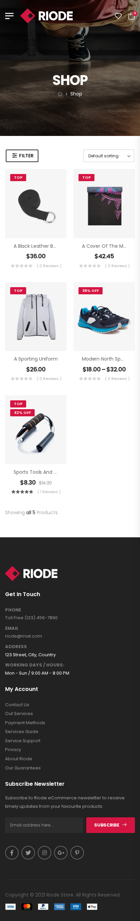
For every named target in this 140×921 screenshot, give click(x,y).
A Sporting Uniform (35, 358)
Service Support (22, 741)
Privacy (13, 749)
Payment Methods (25, 723)
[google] (61, 852)
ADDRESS (16, 646)
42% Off (22, 412)
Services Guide (21, 731)
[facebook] (12, 852)
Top (18, 177)
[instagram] (44, 852)
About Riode (18, 759)
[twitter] (28, 852)
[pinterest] (77, 852)
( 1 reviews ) (49, 492)
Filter (26, 155)
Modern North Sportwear (110, 358)
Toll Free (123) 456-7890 (31, 617)
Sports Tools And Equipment (46, 472)
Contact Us (17, 705)
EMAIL (12, 628)
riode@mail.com (23, 636)
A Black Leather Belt (36, 246)
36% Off (90, 290)
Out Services (19, 713)
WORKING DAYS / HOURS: (34, 665)
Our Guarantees (23, 768)
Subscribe (106, 825)
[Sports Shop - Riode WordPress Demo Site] (46, 15)
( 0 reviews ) (49, 266)
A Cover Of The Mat (105, 246)
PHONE (13, 610)
